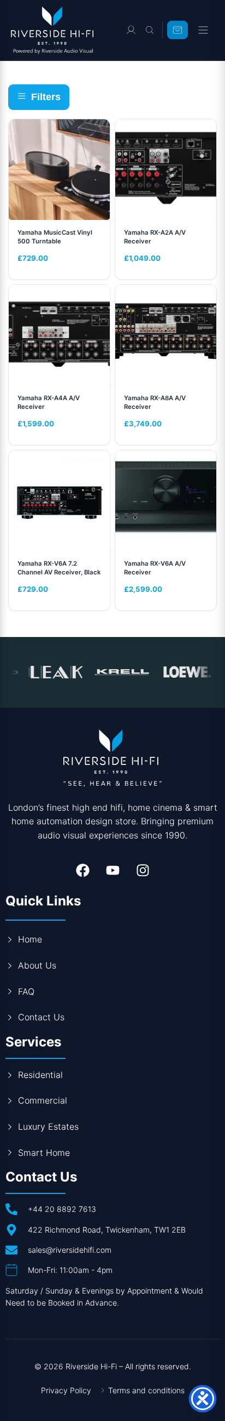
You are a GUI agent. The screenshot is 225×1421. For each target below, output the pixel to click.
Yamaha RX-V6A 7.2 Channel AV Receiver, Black (58, 568)
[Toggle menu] (203, 30)
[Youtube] (112, 870)
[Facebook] (82, 870)
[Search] (149, 30)
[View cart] (177, 30)
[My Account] (131, 30)
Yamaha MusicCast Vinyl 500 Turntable (54, 237)
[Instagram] (142, 870)
